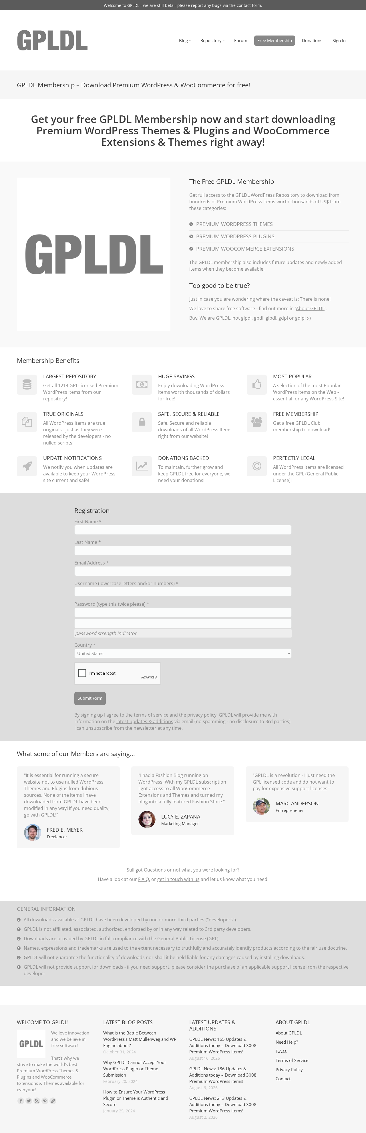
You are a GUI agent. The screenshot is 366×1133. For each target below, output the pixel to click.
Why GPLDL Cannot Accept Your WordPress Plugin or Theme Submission (134, 1068)
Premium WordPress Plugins (235, 236)
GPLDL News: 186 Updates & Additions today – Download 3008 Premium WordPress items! (222, 1075)
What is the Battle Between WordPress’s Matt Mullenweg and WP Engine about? (139, 1039)
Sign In (339, 40)
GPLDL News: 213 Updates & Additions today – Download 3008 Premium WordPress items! (222, 1104)
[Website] (52, 1100)
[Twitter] (28, 1100)
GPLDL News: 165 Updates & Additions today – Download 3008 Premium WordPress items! (222, 1045)
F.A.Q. (144, 879)
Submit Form (90, 698)
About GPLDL (310, 308)
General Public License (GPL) (187, 938)
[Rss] (36, 1100)
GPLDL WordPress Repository (267, 195)
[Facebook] (20, 1100)
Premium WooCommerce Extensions (245, 248)
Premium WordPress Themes (234, 224)
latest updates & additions (144, 721)
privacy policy (201, 715)
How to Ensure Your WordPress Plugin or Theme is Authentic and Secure (135, 1098)
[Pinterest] (44, 1100)
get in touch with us (178, 879)
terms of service (151, 715)
